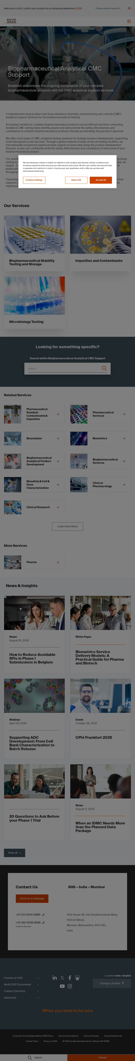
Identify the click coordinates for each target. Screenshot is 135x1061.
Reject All (76, 180)
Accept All (101, 180)
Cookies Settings (34, 180)
